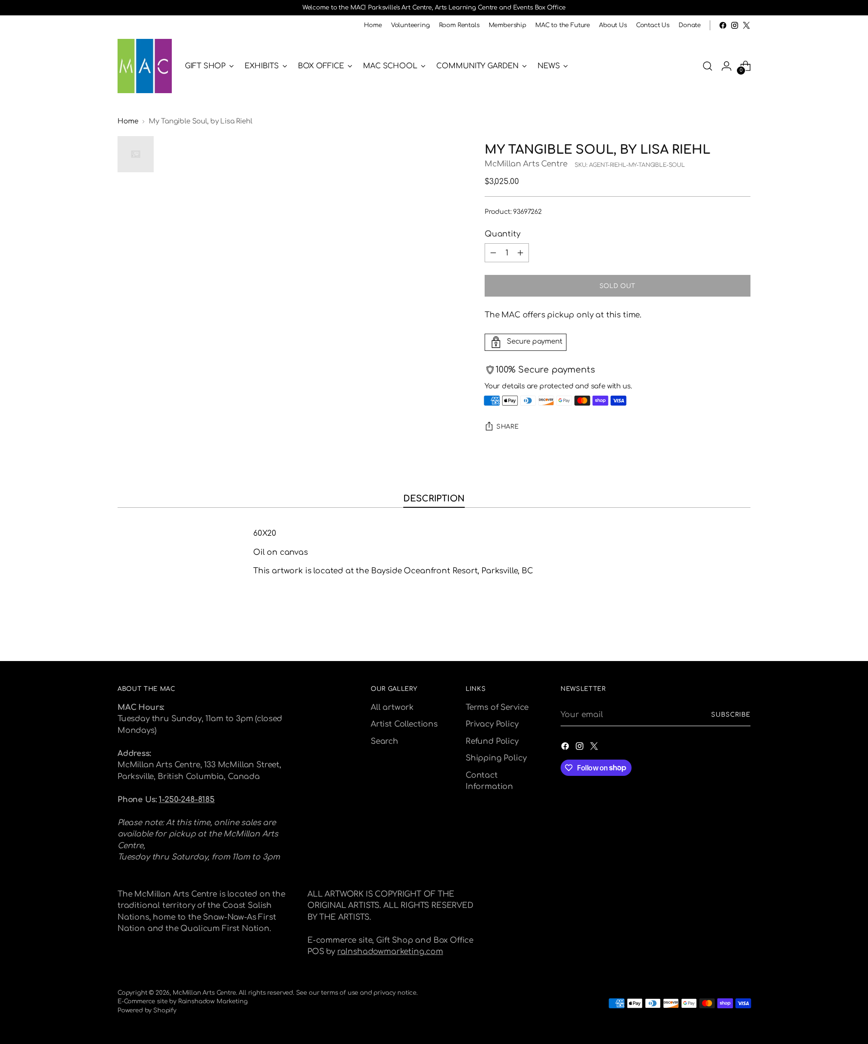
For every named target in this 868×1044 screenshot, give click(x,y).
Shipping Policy (496, 758)
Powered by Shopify (147, 1010)
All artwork (392, 707)
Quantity (502, 234)
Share (507, 426)
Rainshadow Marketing (213, 1001)
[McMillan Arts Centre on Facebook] (723, 25)
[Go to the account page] (726, 66)
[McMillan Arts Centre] (145, 66)
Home (128, 121)
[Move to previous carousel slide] (722, 630)
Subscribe (730, 714)
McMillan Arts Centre (526, 164)
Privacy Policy (492, 724)
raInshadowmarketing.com (390, 951)
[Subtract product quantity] (493, 253)
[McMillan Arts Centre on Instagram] (735, 25)
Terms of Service (497, 707)
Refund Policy (492, 741)
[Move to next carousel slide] (742, 630)
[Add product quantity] (520, 253)
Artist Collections (404, 724)
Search (384, 741)
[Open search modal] (707, 66)
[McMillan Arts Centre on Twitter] (746, 25)
